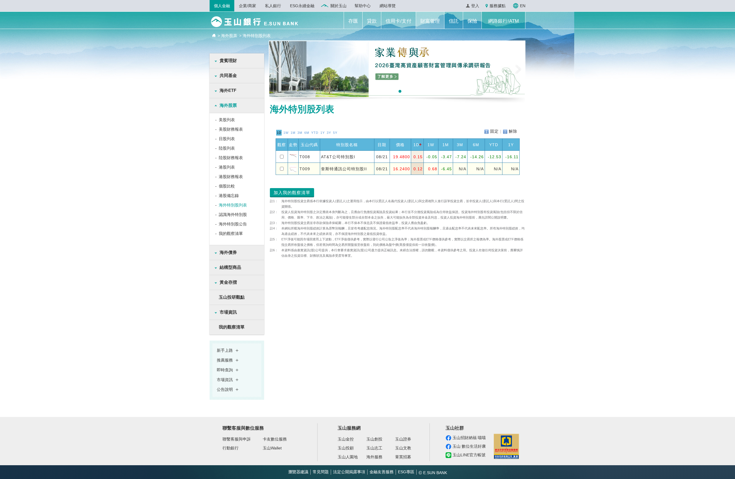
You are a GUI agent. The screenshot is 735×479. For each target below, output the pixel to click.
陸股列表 (227, 148)
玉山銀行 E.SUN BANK (254, 21)
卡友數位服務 (275, 439)
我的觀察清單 (231, 233)
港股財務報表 (231, 176)
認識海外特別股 (233, 214)
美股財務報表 (231, 129)
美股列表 (227, 119)
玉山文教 (403, 448)
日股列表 (227, 138)
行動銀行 (231, 448)
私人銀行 (273, 5)
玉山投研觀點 (232, 297)
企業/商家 (247, 5)
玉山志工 (374, 448)
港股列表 (227, 167)
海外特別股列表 (233, 205)
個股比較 (227, 186)
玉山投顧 (346, 448)
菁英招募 (403, 457)
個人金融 (222, 5)
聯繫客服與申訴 (237, 439)
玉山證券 (403, 439)
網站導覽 (388, 5)
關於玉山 (338, 5)
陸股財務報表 (231, 157)
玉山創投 (374, 439)
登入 (475, 5)
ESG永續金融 (302, 5)
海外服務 (374, 457)
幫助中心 (363, 5)
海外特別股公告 (233, 224)
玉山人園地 (348, 457)
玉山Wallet (272, 448)
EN (522, 5)
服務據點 (498, 5)
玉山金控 (346, 439)
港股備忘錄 (229, 195)
